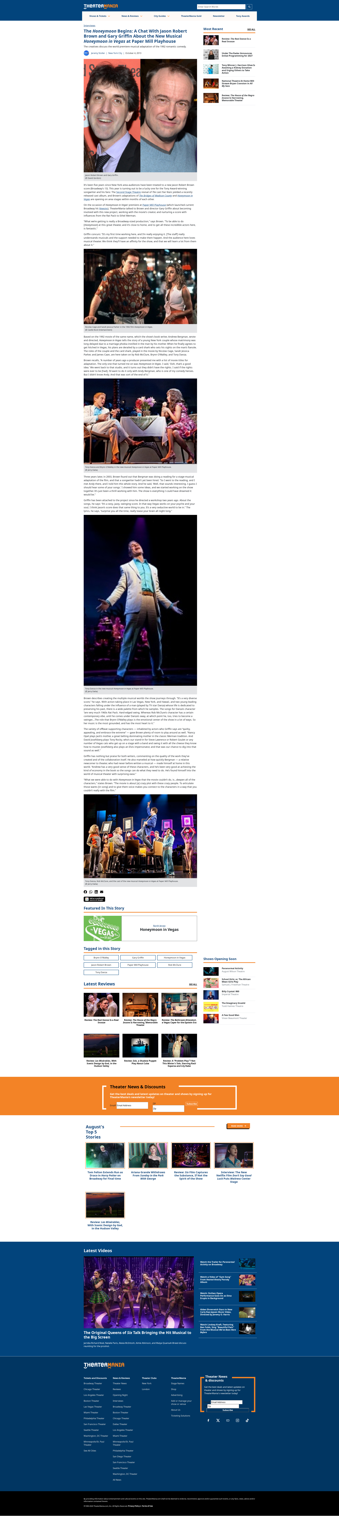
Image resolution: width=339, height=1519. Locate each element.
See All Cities (90, 1450)
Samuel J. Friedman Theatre (235, 984)
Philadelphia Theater (94, 1418)
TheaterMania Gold (191, 16)
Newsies (103, 208)
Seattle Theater (91, 1430)
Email (113, 1105)
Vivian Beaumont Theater (234, 1018)
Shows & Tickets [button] (98, 16)
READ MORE (237, 1125)
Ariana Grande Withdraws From (148, 1175)
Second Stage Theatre (128, 192)
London (146, 1389)
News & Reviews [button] (130, 16)
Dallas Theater (120, 1424)
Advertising (176, 1395)
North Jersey (159, 925)
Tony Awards (243, 16)
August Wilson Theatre (233, 971)
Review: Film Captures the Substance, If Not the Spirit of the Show (191, 1175)
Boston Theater (91, 1400)
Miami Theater (91, 1412)
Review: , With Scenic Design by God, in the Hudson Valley (105, 1225)
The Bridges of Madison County (155, 195)
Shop (173, 1389)
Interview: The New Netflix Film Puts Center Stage (233, 1177)
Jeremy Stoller (98, 53)
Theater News (120, 1383)
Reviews (117, 1389)
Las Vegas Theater (93, 1406)
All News (117, 1479)
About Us (175, 1409)
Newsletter (219, 16)
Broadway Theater (93, 1383)
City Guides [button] (160, 16)
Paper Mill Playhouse (154, 204)
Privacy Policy (134, 1506)
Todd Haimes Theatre (232, 1006)
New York (146, 1383)
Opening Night (120, 1395)
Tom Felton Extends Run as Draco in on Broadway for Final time (105, 1175)
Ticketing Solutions (180, 1415)
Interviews (89, 25)
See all (251, 29)
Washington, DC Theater (96, 1435)
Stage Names (177, 1383)
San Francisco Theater (95, 1424)
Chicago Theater (92, 1389)
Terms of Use (147, 1506)
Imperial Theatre (230, 994)
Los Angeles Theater (94, 1395)
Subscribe (192, 1103)
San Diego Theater (122, 1456)
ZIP (154, 1103)
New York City (115, 53)
